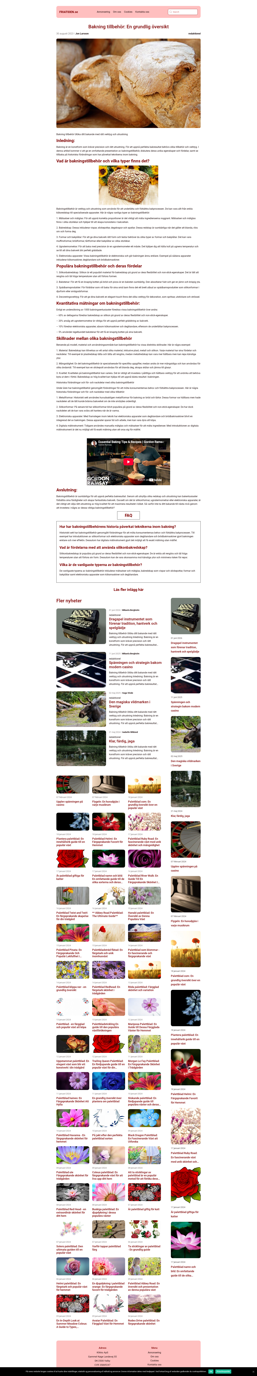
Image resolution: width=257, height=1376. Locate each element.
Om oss (117, 11)
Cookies (128, 11)
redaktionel (194, 33)
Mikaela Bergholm (130, 610)
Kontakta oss (142, 11)
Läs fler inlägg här (129, 589)
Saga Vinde (127, 693)
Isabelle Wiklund (130, 732)
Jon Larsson (82, 33)
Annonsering (103, 11)
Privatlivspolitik (223, 1371)
